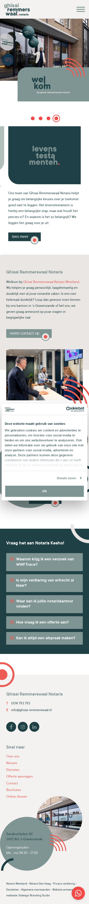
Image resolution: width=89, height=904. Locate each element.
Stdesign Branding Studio (34, 895)
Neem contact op (24, 333)
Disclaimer (12, 890)
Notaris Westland (16, 884)
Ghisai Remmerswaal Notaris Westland (51, 282)
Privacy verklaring (64, 884)
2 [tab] (40, 118)
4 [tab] (56, 118)
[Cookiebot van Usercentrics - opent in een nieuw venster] (66, 409)
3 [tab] (48, 118)
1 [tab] (33, 118)
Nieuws (11, 763)
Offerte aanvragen (19, 777)
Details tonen (66, 478)
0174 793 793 (18, 703)
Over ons (12, 756)
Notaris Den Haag (40, 884)
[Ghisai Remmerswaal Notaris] (18, 9)
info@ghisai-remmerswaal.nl (29, 710)
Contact (12, 783)
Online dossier (16, 797)
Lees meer (64, 232)
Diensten (12, 770)
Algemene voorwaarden (35, 890)
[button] (78, 893)
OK (44, 491)
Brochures (13, 790)
